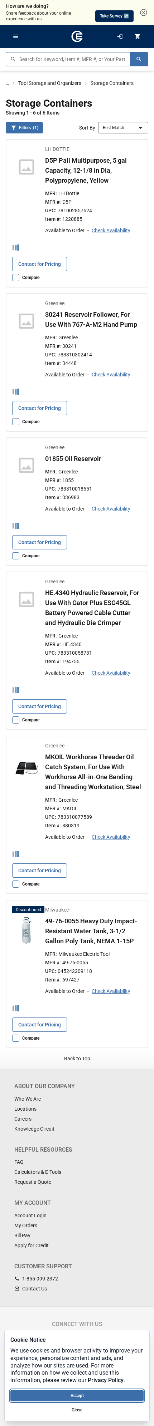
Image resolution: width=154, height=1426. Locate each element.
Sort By (87, 128)
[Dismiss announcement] (143, 12)
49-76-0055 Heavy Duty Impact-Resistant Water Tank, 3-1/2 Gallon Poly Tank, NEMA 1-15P (91, 931)
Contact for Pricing (39, 264)
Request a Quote (32, 1182)
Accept (77, 1395)
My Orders (25, 1225)
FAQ (19, 1162)
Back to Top (77, 1058)
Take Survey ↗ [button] (114, 16)
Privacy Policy (106, 1380)
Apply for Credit (31, 1245)
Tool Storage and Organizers (49, 83)
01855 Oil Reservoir (73, 458)
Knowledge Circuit (34, 1129)
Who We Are (27, 1099)
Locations (25, 1109)
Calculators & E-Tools (37, 1172)
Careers (23, 1119)
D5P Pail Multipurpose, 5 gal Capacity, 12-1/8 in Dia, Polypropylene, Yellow (86, 170)
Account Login (30, 1215)
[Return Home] (77, 36)
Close (77, 1409)
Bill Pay (22, 1235)
